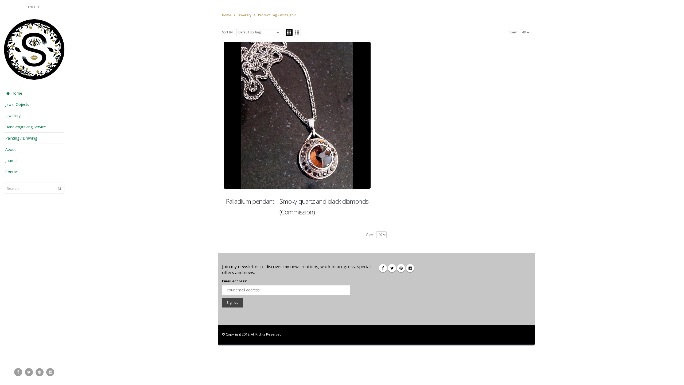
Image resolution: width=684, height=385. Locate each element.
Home (16, 93)
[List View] (297, 32)
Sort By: (228, 32)
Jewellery (13, 115)
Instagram (410, 268)
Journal (11, 160)
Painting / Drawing (21, 138)
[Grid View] (289, 32)
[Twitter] (29, 372)
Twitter (392, 268)
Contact (12, 171)
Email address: (234, 281)
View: (513, 32)
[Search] (59, 188)
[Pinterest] (40, 372)
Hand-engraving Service (25, 126)
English (34, 7)
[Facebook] (18, 372)
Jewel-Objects (17, 104)
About (10, 149)
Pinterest (401, 268)
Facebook (383, 268)
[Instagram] (50, 372)
